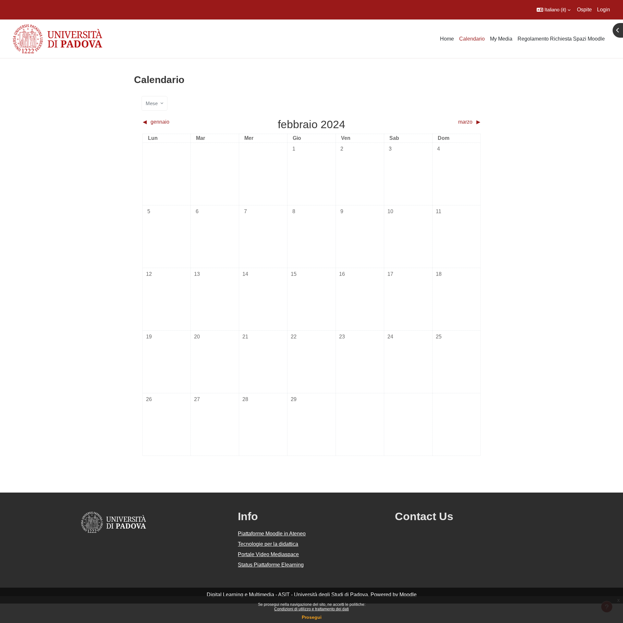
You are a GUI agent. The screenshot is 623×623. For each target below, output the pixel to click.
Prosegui (312, 617)
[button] (553, 9)
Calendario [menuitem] (472, 39)
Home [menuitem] (447, 39)
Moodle (408, 594)
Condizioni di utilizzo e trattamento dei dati (311, 609)
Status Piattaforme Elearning (271, 565)
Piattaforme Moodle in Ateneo (272, 533)
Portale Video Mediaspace (268, 554)
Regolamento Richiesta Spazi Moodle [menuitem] (561, 39)
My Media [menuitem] (501, 39)
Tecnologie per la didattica (268, 544)
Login (603, 9)
